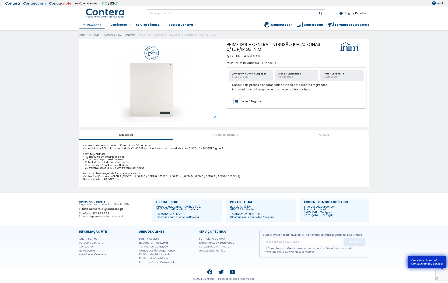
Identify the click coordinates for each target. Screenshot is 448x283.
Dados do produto (226, 135)
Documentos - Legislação (216, 242)
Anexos (324, 135)
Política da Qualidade (153, 258)
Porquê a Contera (91, 242)
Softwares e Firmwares (215, 246)
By (228, 56)
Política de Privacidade (154, 254)
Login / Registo (149, 238)
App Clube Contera (92, 254)
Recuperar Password (153, 242)
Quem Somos (88, 238)
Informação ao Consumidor (158, 262)
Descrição (126, 135)
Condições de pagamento (157, 250)
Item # (241, 56)
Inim (232, 56)
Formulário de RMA (212, 238)
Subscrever (355, 242)
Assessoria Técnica (212, 250)
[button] (118, 25)
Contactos (86, 246)
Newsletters (87, 250)
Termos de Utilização (153, 246)
